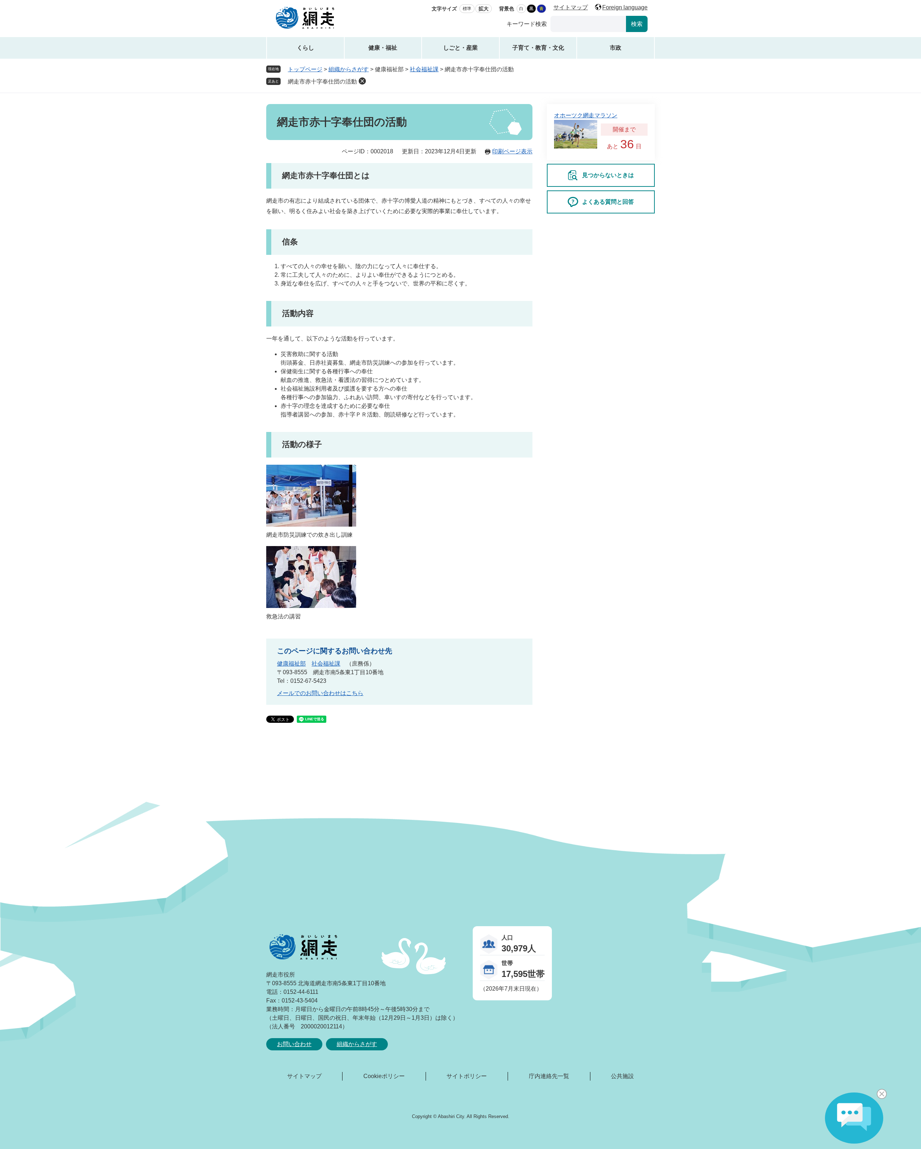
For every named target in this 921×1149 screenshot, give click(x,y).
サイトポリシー (466, 1076)
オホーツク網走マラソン (585, 115)
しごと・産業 (460, 48)
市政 (615, 48)
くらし (305, 48)
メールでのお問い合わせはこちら (320, 693)
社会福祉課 (424, 69)
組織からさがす (348, 69)
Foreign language (625, 7)
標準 (467, 8)
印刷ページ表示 (512, 151)
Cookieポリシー (384, 1076)
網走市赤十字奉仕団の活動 (322, 81)
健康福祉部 (291, 664)
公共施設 (622, 1076)
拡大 (483, 9)
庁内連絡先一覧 (549, 1076)
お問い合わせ (294, 1044)
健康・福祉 (382, 48)
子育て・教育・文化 (538, 48)
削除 (362, 81)
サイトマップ (570, 7)
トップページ (305, 69)
